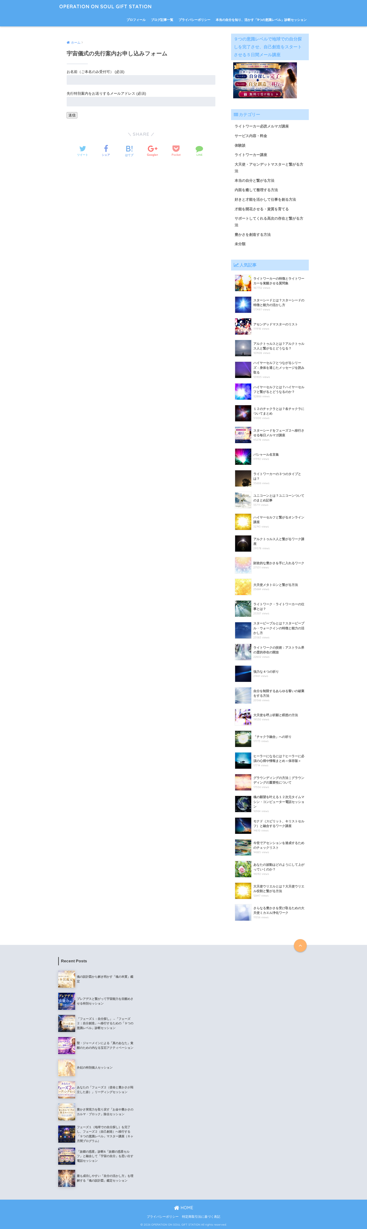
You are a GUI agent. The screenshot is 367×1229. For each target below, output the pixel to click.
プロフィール (136, 19)
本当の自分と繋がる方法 (254, 181)
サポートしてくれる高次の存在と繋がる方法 (269, 221)
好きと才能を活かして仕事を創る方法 (265, 199)
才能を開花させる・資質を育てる (262, 209)
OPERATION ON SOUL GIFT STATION (105, 6)
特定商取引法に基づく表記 (201, 1216)
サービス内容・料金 (251, 136)
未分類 (240, 244)
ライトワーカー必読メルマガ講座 (262, 126)
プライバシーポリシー (194, 19)
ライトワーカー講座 (251, 155)
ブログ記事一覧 (162, 19)
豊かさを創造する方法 (253, 235)
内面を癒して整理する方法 (256, 190)
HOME (186, 1207)
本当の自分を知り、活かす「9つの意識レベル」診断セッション (261, 19)
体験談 (240, 145)
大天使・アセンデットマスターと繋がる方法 (269, 167)
